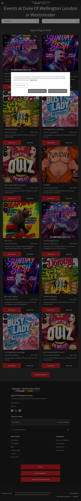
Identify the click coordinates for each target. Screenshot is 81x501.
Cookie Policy (33, 80)
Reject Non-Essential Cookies (37, 91)
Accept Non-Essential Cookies (57, 91)
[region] (40, 84)
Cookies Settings (20, 85)
